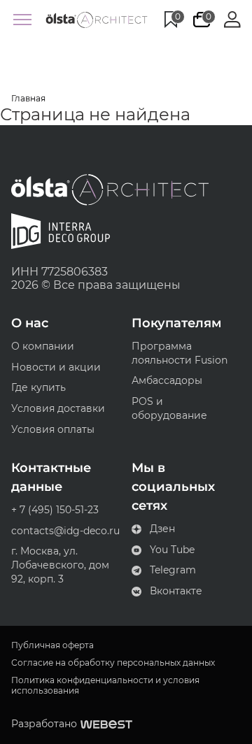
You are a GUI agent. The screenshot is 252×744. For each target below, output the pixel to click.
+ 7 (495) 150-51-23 (55, 509)
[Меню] (22, 19)
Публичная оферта (52, 645)
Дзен (162, 528)
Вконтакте (176, 591)
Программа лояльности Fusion (179, 353)
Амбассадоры (167, 380)
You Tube (172, 549)
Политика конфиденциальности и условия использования (105, 685)
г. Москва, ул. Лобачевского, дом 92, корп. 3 (60, 565)
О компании (42, 346)
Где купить (38, 387)
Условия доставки (58, 408)
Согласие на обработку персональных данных (113, 663)
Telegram (173, 570)
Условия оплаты (52, 429)
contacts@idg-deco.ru (65, 530)
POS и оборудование (169, 408)
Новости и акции (56, 367)
